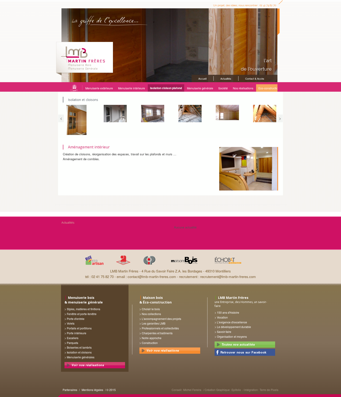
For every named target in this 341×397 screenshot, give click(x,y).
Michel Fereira (192, 390)
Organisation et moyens (232, 336)
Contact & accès (254, 78)
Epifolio (236, 390)
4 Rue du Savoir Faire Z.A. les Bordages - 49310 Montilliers (186, 271)
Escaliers (72, 338)
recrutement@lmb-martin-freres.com (228, 276)
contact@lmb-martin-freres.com (152, 276)
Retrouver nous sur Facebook (243, 352)
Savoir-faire (224, 332)
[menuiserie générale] (77, 120)
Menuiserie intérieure (131, 88)
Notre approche (151, 338)
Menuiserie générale (200, 88)
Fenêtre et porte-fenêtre (82, 314)
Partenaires (70, 390)
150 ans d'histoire (228, 312)
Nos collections (151, 314)
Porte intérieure (76, 333)
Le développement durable (234, 327)
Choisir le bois (151, 309)
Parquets (72, 343)
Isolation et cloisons (79, 352)
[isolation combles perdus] (189, 113)
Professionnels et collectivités (160, 328)
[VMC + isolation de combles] (263, 113)
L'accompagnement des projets (161, 319)
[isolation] (226, 112)
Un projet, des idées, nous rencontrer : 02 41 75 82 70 (244, 5)
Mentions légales (92, 390)
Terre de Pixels (269, 390)
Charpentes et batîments (157, 333)
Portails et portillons (79, 328)
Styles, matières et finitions (83, 309)
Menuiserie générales (80, 357)
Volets (70, 323)
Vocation (222, 317)
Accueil (202, 78)
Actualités (225, 78)
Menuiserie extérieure (99, 88)
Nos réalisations (243, 88)
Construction (150, 343)
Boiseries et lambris (79, 347)
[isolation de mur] (151, 113)
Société (223, 88)
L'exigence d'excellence (232, 322)
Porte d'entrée (75, 319)
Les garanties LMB (153, 323)
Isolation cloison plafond (166, 88)
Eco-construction (269, 88)
